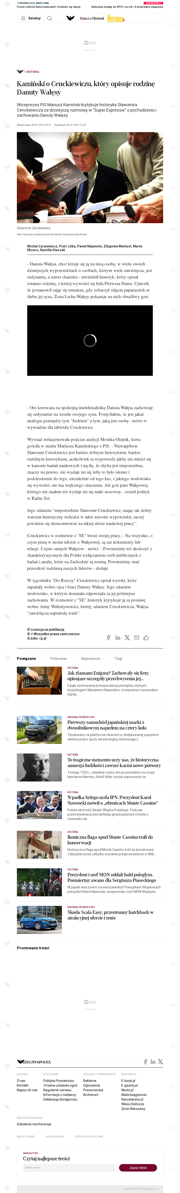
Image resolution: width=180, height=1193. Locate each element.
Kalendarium (55, 1136)
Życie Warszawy (133, 1109)
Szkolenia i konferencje (34, 1124)
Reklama (89, 1081)
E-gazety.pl (129, 1085)
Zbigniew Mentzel (117, 246)
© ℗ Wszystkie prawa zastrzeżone (53, 634)
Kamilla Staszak (52, 250)
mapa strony (26, 1136)
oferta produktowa (89, 1136)
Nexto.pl (127, 1090)
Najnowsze (90, 658)
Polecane (58, 658)
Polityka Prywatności (58, 1081)
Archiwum (90, 1095)
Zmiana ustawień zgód (60, 1085)
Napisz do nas (27, 1090)
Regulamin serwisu (57, 1090)
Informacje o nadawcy (59, 1095)
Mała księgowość (134, 1095)
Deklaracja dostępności (60, 1099)
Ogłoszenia (91, 1085)
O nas (21, 1081)
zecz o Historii (92, 18)
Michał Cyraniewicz (42, 246)
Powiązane (26, 658)
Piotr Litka (67, 246)
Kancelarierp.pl (132, 1099)
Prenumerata (93, 1090)
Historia (32, 72)
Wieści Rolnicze (132, 1104)
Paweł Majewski (89, 246)
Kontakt (22, 1085)
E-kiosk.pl (128, 1081)
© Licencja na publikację (46, 629)
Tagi (118, 658)
